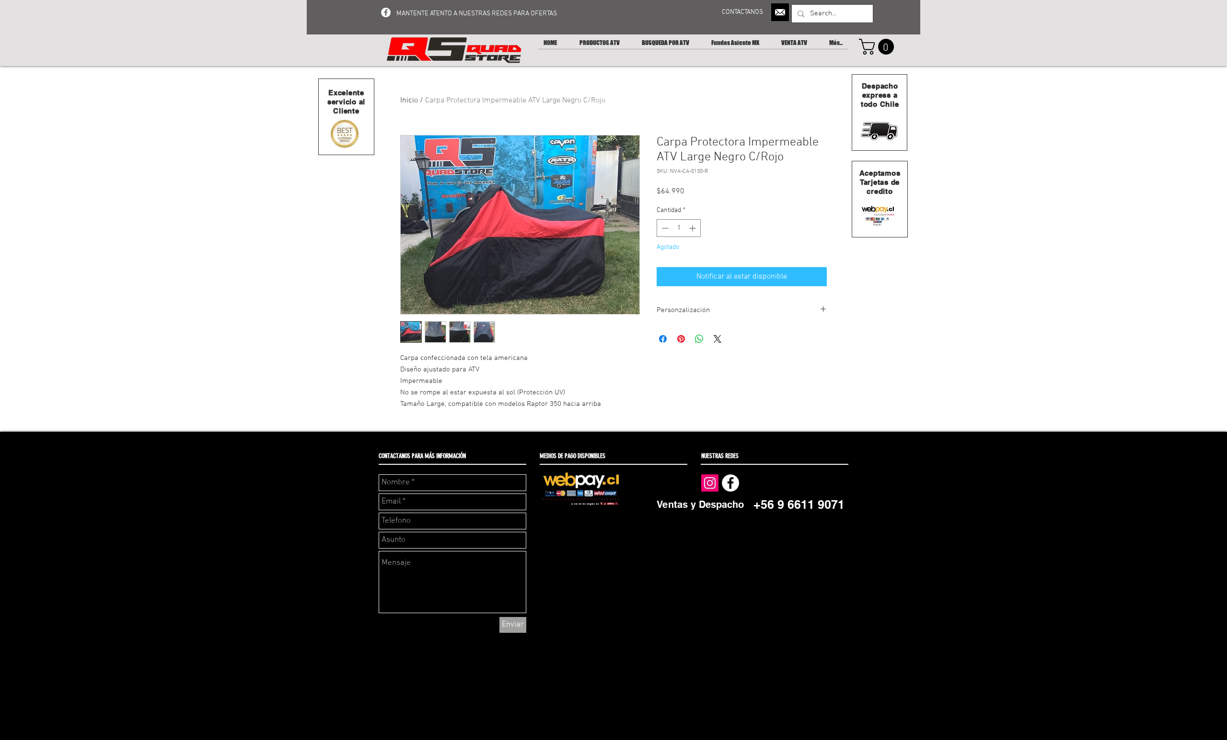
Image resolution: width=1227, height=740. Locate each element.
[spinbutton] (678, 228)
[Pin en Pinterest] (681, 339)
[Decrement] (664, 228)
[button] (878, 47)
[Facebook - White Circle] (386, 12)
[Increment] (693, 228)
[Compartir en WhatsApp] (699, 339)
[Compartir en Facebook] (663, 339)
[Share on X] (717, 339)
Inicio (409, 100)
